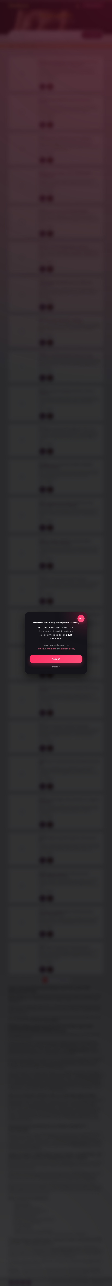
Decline (56, 666)
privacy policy (68, 648)
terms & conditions (46, 648)
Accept (56, 658)
